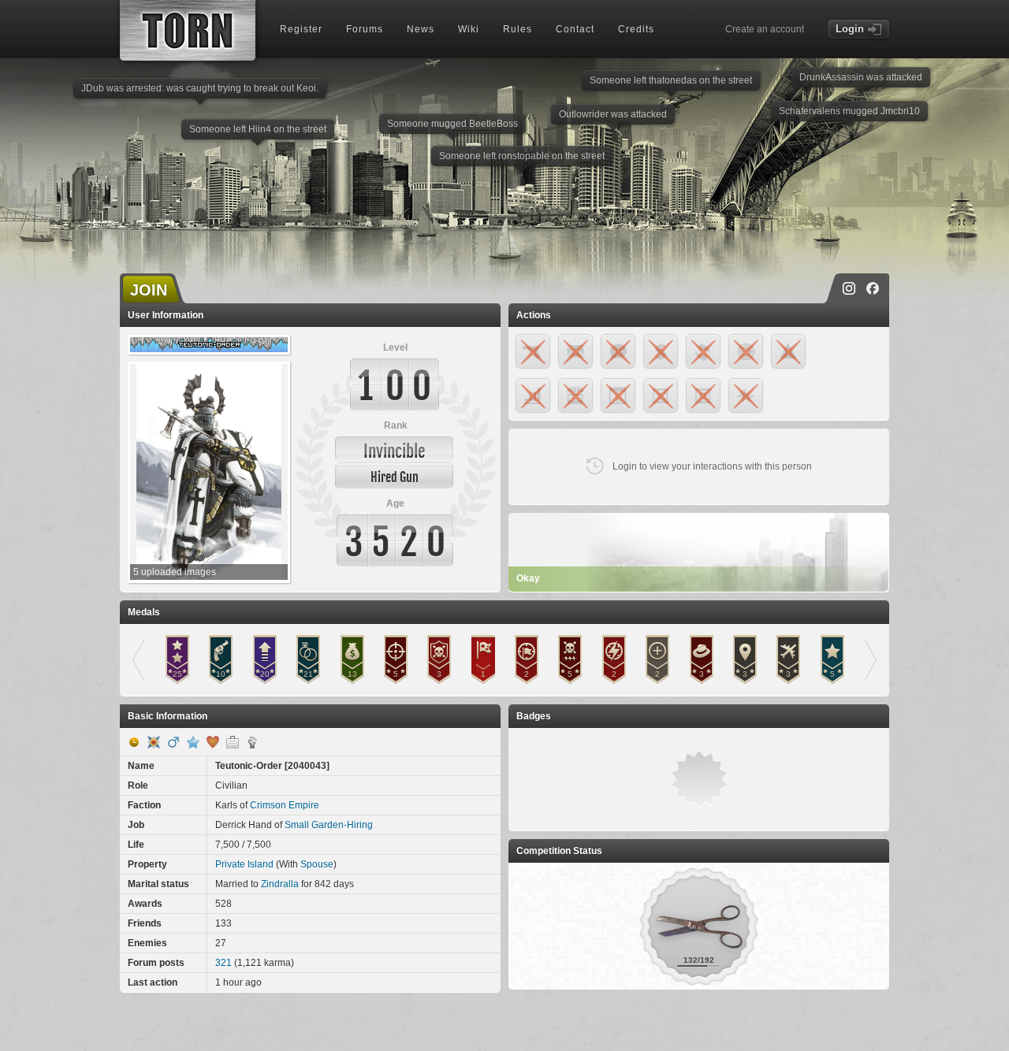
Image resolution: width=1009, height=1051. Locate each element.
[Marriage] (213, 742)
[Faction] (252, 742)
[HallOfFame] (153, 742)
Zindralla (280, 883)
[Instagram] (849, 288)
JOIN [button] (148, 290)
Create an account (764, 29)
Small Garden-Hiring (329, 824)
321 (223, 962)
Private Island (244, 864)
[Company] (232, 742)
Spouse (316, 864)
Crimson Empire (284, 805)
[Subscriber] (193, 742)
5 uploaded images (174, 571)
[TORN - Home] (187, 30)
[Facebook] (872, 288)
